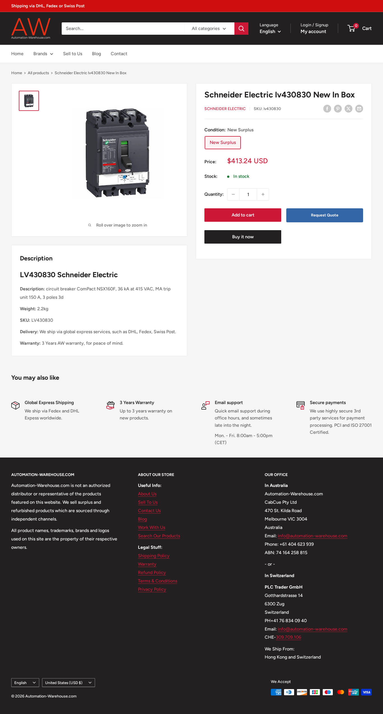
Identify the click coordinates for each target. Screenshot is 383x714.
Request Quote (324, 215)
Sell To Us (148, 502)
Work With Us (151, 527)
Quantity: (214, 194)
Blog (96, 53)
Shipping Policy (154, 555)
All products (38, 73)
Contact (119, 53)
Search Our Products (159, 535)
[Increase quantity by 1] (263, 194)
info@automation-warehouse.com (312, 535)
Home (17, 53)
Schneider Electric (225, 108)
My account (313, 31)
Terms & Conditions (157, 581)
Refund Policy (152, 572)
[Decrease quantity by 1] (233, 194)
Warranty (147, 564)
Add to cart (243, 215)
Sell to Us (72, 53)
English (20, 682)
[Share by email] (359, 108)
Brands (40, 53)
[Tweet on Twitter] (348, 108)
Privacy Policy (152, 589)
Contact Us (149, 510)
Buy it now (243, 236)
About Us (147, 493)
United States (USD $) (63, 682)
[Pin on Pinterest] (338, 108)
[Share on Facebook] (327, 108)
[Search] (241, 28)
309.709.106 (288, 637)
